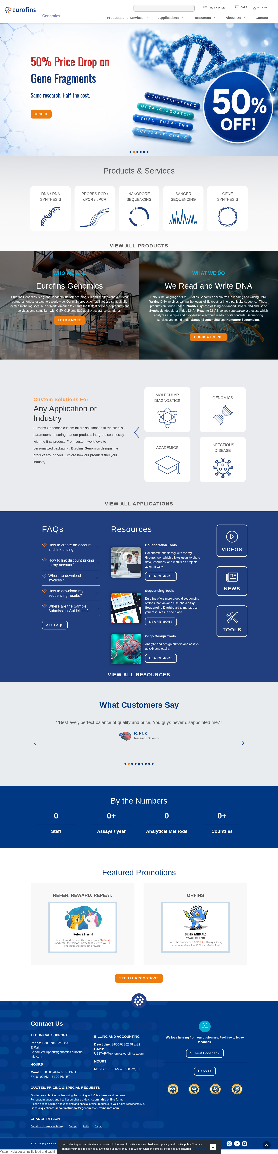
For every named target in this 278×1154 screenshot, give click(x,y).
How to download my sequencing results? (65, 593)
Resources (202, 18)
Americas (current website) (47, 1126)
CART (244, 7)
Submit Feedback (205, 1053)
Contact (261, 18)
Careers (205, 1071)
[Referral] (82, 927)
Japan (98, 1126)
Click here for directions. (109, 1095)
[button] (130, 152)
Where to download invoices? (64, 578)
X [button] (213, 1146)
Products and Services (125, 18)
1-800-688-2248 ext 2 (125, 1044)
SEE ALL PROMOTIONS (139, 978)
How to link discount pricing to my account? (71, 562)
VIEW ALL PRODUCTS (139, 246)
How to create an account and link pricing (70, 547)
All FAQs (55, 625)
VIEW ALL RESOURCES (139, 674)
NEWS (232, 588)
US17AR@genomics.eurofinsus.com (119, 1053)
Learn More (161, 576)
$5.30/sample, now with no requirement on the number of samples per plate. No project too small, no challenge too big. (87, 88)
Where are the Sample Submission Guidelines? (68, 608)
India (86, 1126)
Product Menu (208, 337)
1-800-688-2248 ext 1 (56, 1043)
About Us (233, 18)
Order (41, 108)
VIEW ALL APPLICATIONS (139, 504)
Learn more (69, 320)
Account (263, 7)
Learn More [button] (200, 1148)
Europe (73, 1126)
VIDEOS (232, 549)
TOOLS (232, 629)
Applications (168, 18)
